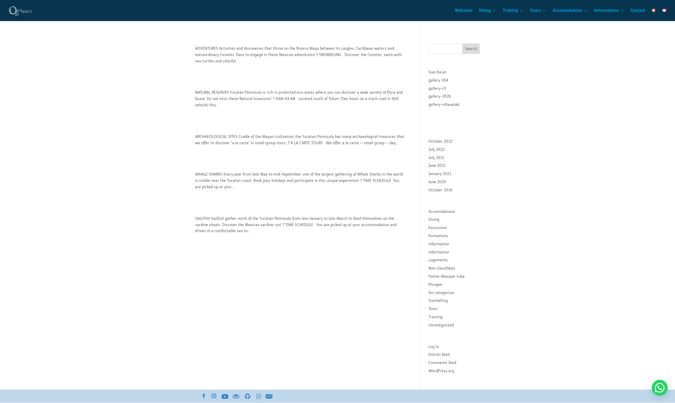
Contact (637, 11)
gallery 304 (438, 80)
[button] (660, 388)
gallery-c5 (437, 88)
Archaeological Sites (224, 127)
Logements (438, 260)
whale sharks (213, 165)
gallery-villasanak (443, 104)
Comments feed (442, 363)
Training (510, 11)
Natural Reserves (219, 83)
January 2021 (439, 174)
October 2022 (440, 141)
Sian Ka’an (437, 72)
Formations (438, 236)
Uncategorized (441, 325)
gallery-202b (439, 96)
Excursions (437, 228)
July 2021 (436, 158)
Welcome (463, 11)
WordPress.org (441, 371)
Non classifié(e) (441, 268)
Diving (485, 11)
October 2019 (440, 190)
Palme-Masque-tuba (446, 276)
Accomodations (567, 11)
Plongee (435, 284)
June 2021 (437, 165)
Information (438, 244)
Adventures (211, 39)
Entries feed (439, 354)
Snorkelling (438, 300)
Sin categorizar (441, 293)
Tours (535, 11)
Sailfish (205, 209)
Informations (606, 11)
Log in (433, 347)
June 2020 (437, 182)
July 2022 (436, 149)
